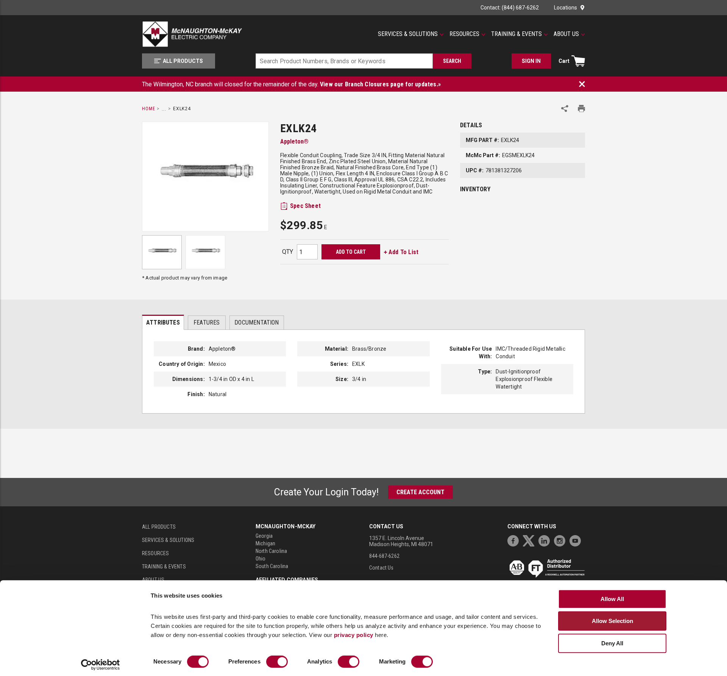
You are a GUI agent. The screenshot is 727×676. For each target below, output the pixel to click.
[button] (411, 34)
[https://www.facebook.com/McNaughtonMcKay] (515, 539)
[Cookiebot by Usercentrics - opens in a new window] (100, 665)
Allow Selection (612, 621)
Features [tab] (206, 322)
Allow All (612, 599)
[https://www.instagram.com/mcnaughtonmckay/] (561, 539)
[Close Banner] (582, 84)
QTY (287, 251)
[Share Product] (564, 108)
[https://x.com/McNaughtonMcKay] (530, 539)
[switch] (277, 662)
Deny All (612, 643)
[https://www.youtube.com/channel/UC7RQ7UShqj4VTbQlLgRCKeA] (577, 539)
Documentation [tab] (256, 322)
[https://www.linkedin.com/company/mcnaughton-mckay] (546, 539)
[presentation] (163, 322)
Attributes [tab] (163, 322)
